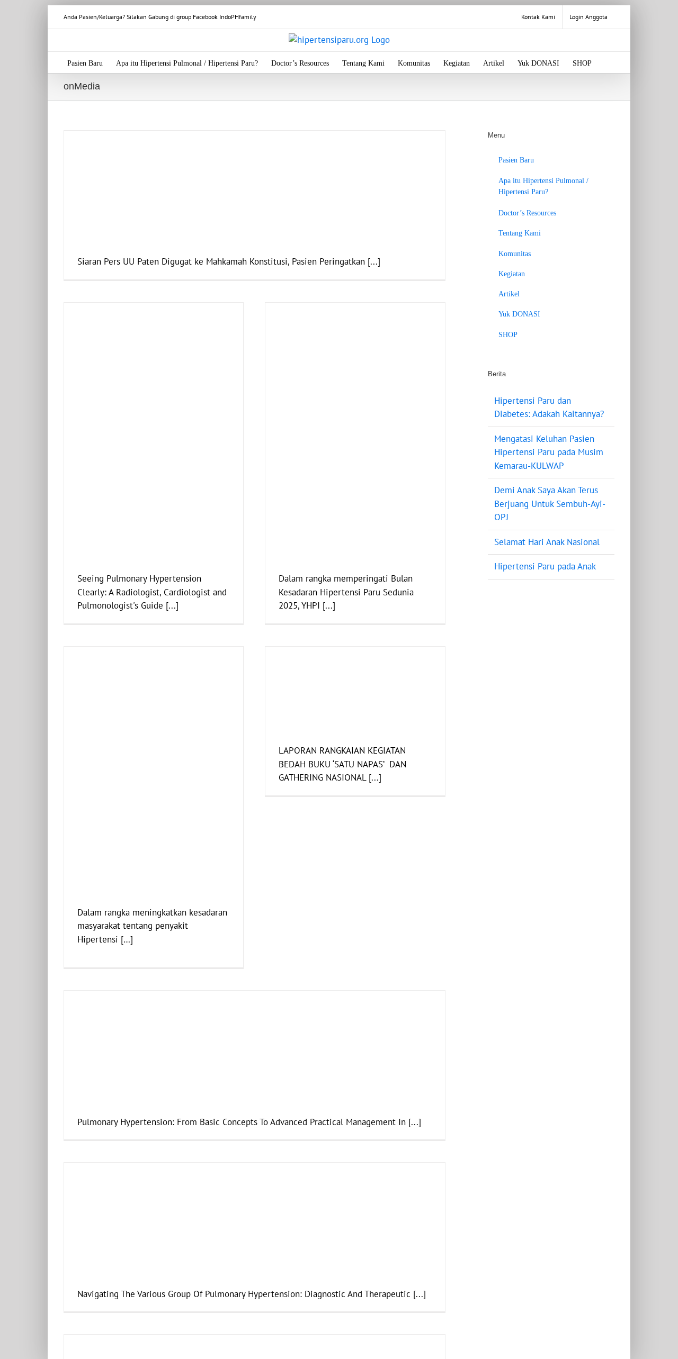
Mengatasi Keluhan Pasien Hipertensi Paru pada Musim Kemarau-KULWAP (548, 452)
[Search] (608, 62)
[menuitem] (538, 17)
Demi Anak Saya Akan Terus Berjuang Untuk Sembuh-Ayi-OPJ (549, 503)
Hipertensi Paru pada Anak (545, 566)
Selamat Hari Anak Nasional (547, 542)
